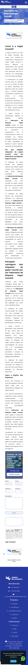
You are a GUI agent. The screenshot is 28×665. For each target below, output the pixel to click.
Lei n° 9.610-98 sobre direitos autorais (14, 538)
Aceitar (13, 661)
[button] (26, 2)
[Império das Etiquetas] (14, 578)
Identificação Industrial (15, 611)
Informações (15, 636)
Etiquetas (15, 603)
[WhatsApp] (24, 658)
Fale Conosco (15, 474)
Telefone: (8, 488)
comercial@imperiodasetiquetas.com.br (16, 596)
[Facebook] (13, 6)
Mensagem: (9, 496)
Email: (17, 481)
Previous (4, 554)
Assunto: (18, 488)
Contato (15, 632)
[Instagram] (15, 6)
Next (20, 554)
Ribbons (15, 618)
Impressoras (15, 614)
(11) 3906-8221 (14, 471)
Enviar (14, 513)
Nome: (7, 481)
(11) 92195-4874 (15, 591)
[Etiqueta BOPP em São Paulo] (14, 551)
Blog (15, 629)
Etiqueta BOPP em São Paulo (14, 560)
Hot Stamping (15, 607)
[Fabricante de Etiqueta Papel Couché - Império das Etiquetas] (6, 2)
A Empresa (15, 625)
